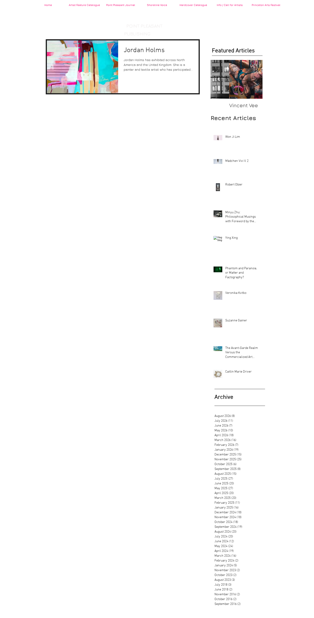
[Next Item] (255, 79)
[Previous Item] (218, 79)
